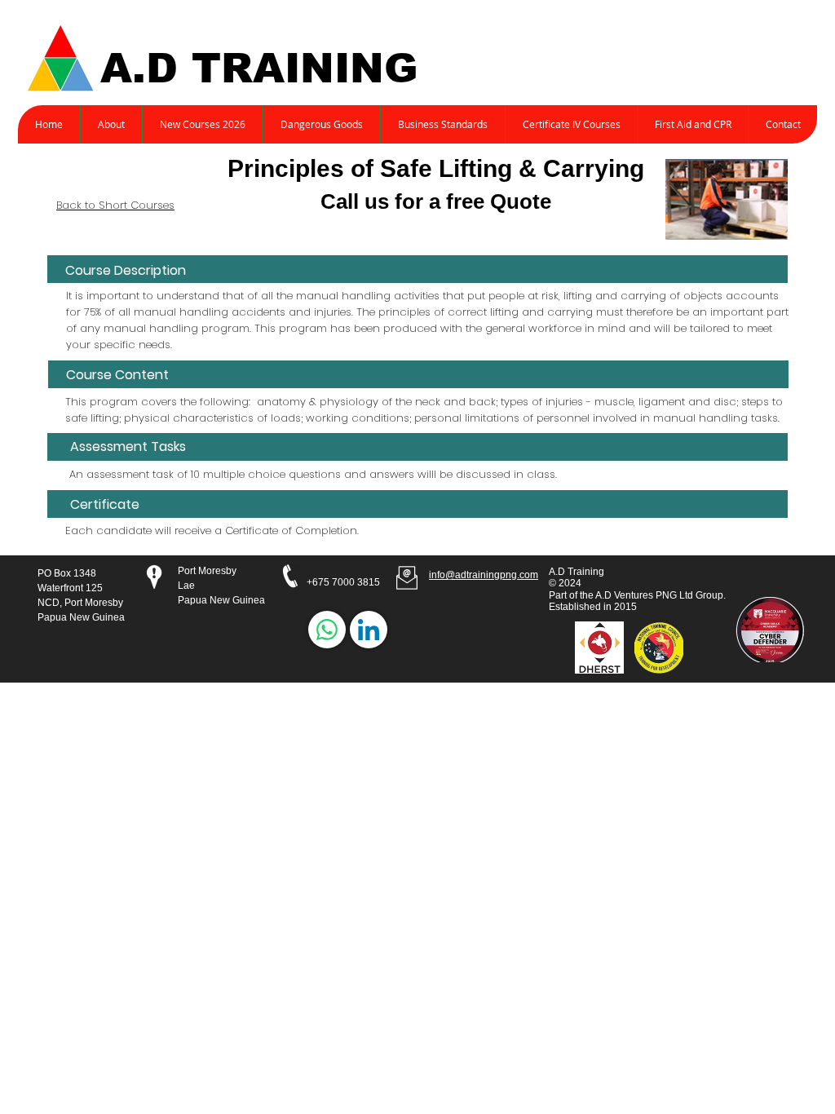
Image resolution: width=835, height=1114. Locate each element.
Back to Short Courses (115, 205)
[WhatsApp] (327, 629)
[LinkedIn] (368, 629)
